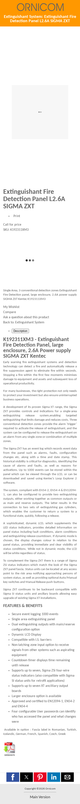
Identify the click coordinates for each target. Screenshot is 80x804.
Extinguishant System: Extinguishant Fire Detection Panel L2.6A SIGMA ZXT (40, 19)
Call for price (12, 224)
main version (40, 797)
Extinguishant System (29, 322)
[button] (12, 777)
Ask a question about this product (26, 317)
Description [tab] (20, 331)
